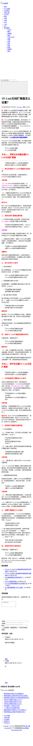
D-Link (9, 29)
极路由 (9, 33)
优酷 (8, 39)
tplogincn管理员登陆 (11, 581)
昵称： (4, 621)
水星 (5, 20)
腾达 (5, 16)
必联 (8, 41)
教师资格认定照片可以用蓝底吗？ (14, 693)
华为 (5, 22)
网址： (4, 625)
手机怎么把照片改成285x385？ (13, 704)
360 (5, 26)
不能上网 (6, 12)
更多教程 (6, 28)
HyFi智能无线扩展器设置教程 (18, 137)
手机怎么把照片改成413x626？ (13, 699)
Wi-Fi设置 (7, 8)
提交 (3, 629)
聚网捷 (9, 49)
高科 (8, 51)
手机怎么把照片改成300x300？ (13, 702)
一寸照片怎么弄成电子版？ (12, 708)
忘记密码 (6, 10)
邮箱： (4, 623)
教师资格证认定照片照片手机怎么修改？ (16, 695)
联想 (8, 47)
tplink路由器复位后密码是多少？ (15, 577)
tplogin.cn (6, 721)
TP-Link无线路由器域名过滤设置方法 (16, 583)
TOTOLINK (10, 37)
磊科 (8, 31)
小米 (5, 24)
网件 (8, 45)
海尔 (8, 43)
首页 (5, 6)
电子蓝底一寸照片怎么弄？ (12, 706)
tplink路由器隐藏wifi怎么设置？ (14, 587)
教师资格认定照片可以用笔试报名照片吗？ (17, 697)
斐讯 (8, 35)
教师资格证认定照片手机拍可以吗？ (15, 712)
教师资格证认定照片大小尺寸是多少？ (15, 710)
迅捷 (5, 18)
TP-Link (6, 14)
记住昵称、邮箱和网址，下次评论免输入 (15, 627)
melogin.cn (7, 722)
